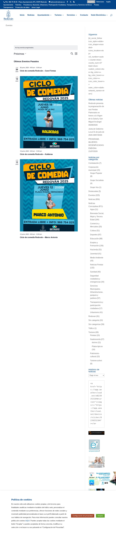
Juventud (94, 254)
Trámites (18, 5)
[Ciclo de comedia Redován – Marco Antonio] (49, 195)
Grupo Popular (96, 173)
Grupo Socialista (97, 180)
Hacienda (94, 250)
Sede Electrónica (98, 15)
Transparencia (8, 7)
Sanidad (93, 272)
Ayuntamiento (8, 5)
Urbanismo (94, 312)
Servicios (71, 15)
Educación (94, 239)
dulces (94, 342)
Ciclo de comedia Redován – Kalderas (36, 154)
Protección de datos (22, 7)
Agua (92, 209)
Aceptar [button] (100, 516)
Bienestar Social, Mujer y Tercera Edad (97, 216)
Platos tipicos (97, 346)
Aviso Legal (36, 7)
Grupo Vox (94, 187)
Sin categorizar (94, 324)
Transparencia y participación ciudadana (96, 305)
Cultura (93, 231)
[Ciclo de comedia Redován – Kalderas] (49, 112)
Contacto (84, 15)
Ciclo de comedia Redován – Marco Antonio (39, 237)
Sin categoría (93, 320)
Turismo (58, 15)
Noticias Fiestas (96, 265)
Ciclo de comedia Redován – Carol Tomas (38, 70)
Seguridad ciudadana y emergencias (95, 279)
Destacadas (93, 191)
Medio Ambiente (96, 258)
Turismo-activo (96, 361)
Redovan (92, 316)
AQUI (27, 521)
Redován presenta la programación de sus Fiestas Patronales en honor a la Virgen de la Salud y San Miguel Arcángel (96, 112)
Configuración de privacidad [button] (83, 516)
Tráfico (91, 328)
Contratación (93, 163)
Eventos (91, 195)
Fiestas (96, 5)
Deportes (94, 235)
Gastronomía (95, 339)
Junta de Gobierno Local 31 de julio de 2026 (96, 132)
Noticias (30, 15)
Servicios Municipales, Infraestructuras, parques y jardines (96, 292)
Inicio (22, 15)
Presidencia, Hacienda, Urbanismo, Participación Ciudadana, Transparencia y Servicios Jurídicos (57, 5)
